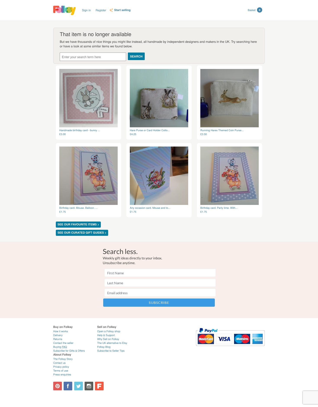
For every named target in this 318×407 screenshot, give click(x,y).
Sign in (86, 10)
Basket (254, 10)
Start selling (122, 10)
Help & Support (106, 335)
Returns (57, 339)
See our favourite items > (78, 224)
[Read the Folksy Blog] (99, 386)
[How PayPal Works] (230, 348)
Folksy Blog (104, 347)
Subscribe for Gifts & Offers (69, 351)
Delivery (58, 335)
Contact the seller (63, 343)
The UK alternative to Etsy (112, 343)
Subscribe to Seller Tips (111, 351)
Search (136, 56)
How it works (60, 331)
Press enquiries (62, 374)
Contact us (59, 363)
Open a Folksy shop (108, 331)
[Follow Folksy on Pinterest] (57, 386)
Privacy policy (61, 367)
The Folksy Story (63, 359)
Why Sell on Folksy (108, 339)
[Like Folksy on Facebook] (68, 386)
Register (101, 10)
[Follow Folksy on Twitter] (78, 386)
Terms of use (60, 370)
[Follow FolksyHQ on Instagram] (89, 386)
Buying (60, 347)
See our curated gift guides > (82, 233)
